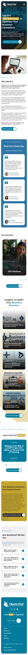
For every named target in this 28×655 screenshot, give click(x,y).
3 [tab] (9, 465)
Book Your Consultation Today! (12, 515)
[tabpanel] (14, 451)
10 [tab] (21, 465)
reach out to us (6, 543)
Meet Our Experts (7, 129)
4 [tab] (11, 465)
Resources (7, 631)
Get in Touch (11, 620)
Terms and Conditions (10, 650)
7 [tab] (16, 465)
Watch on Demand (12, 470)
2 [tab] (7, 465)
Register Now (14, 458)
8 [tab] (18, 465)
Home (5, 628)
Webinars (6, 638)
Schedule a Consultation (11, 42)
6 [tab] (14, 465)
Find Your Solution (12, 286)
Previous (20, 279)
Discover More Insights (12, 415)
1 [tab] (6, 465)
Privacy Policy (7, 647)
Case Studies (7, 633)
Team (5, 635)
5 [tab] (13, 465)
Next (25, 279)
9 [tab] (20, 465)
